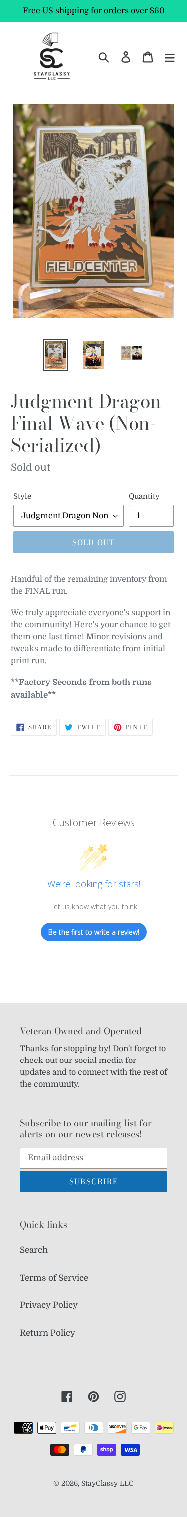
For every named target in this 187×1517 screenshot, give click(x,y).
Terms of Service (54, 1278)
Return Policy (47, 1333)
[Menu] (170, 56)
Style (22, 496)
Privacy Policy (49, 1305)
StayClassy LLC (107, 1483)
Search (34, 1250)
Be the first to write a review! (93, 932)
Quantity (144, 496)
